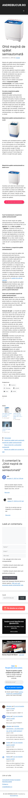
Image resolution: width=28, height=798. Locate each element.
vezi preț (21, 655)
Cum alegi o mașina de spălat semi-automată (7, 415)
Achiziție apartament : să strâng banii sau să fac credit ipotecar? (14, 729)
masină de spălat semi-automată (14, 440)
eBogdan (9, 706)
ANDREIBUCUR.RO (14, 5)
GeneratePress (14, 795)
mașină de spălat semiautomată (12, 442)
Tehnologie (7, 438)
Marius (8, 716)
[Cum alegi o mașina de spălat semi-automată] (7, 410)
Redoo (8, 756)
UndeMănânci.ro (7, 787)
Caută (4, 595)
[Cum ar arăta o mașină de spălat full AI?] (7, 424)
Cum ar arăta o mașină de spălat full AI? (6, 429)
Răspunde (7, 492)
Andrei (8, 742)
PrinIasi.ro (5, 784)
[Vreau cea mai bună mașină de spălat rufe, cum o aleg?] (18, 410)
